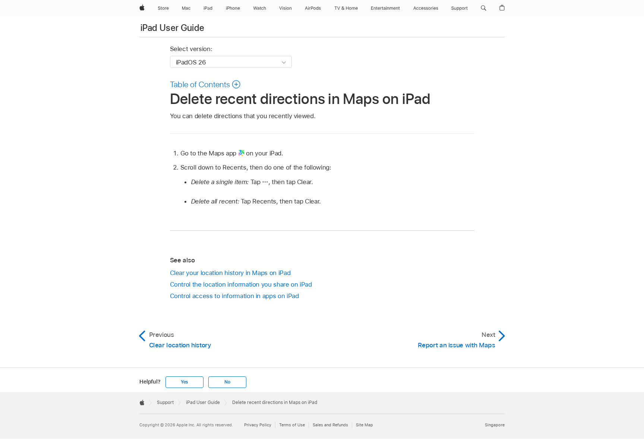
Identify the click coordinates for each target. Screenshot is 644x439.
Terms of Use (292, 424)
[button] (483, 8)
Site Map (364, 424)
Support (165, 402)
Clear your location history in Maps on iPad (230, 273)
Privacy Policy (257, 424)
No (227, 382)
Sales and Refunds (330, 424)
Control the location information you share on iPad (241, 284)
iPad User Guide (172, 27)
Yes (184, 382)
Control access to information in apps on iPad (234, 296)
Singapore (495, 424)
